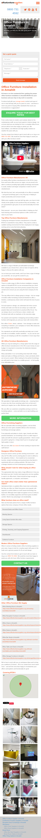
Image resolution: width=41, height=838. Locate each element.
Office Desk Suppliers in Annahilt (14, 828)
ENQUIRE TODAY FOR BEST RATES (20, 114)
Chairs (10, 323)
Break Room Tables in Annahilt (13, 834)
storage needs (20, 101)
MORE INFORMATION (20, 418)
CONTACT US (20, 563)
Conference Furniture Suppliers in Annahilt (15, 820)
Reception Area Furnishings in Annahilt (14, 822)
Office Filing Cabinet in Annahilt (12, 836)
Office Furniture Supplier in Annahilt (13, 818)
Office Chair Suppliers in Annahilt (14, 826)
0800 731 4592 (6, 136)
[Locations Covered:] (2, 3)
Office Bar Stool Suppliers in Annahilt (15, 832)
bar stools (16, 445)
